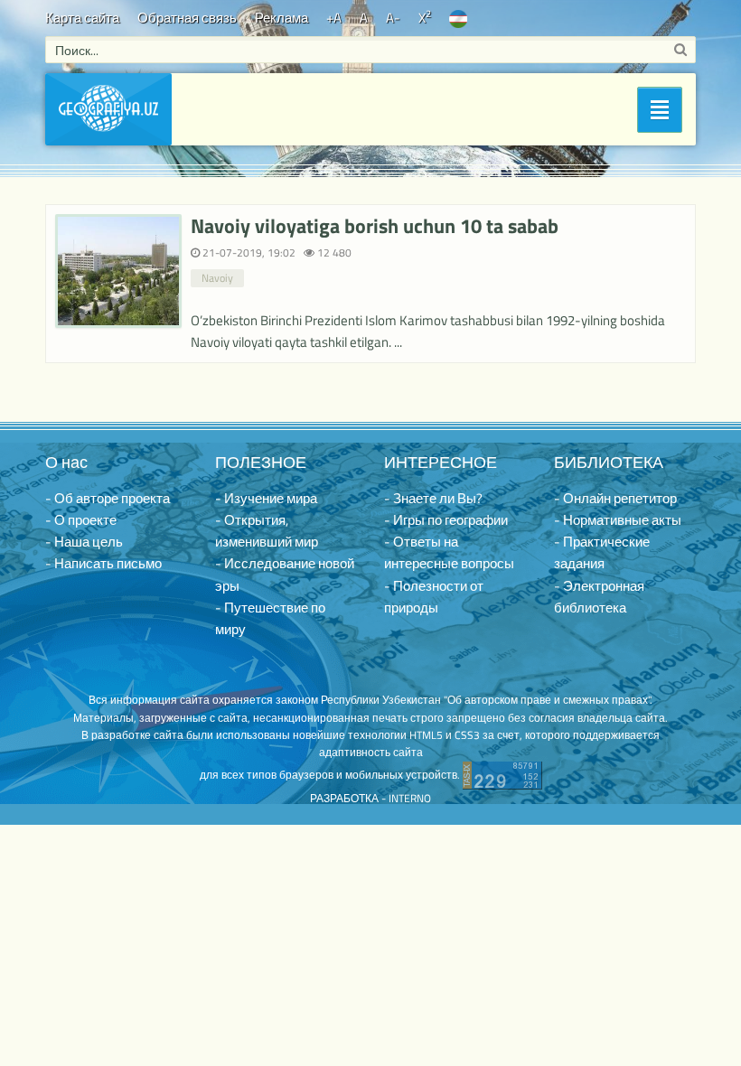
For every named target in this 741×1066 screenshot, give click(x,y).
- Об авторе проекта (107, 498)
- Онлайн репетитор (615, 498)
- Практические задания (602, 552)
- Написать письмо (103, 563)
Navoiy (217, 277)
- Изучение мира (266, 498)
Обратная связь (187, 17)
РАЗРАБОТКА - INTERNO (370, 798)
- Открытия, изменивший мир (266, 531)
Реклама (281, 17)
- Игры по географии (446, 520)
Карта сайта (82, 17)
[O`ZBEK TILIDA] (458, 17)
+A (334, 17)
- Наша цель (84, 541)
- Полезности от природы (433, 596)
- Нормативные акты (617, 520)
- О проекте (81, 520)
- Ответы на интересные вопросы (449, 552)
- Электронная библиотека (599, 596)
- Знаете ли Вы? (433, 498)
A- (393, 17)
